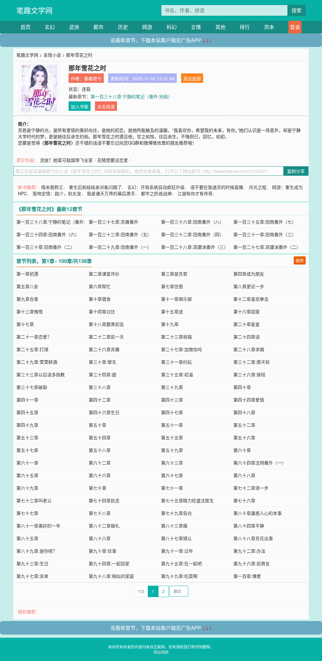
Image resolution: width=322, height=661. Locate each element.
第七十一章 (172, 488)
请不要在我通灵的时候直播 (216, 187)
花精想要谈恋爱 (112, 160)
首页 (25, 27)
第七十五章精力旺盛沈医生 (187, 500)
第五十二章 (244, 425)
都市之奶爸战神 (156, 193)
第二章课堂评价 (104, 274)
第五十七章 (27, 450)
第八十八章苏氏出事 (253, 538)
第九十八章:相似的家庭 (111, 576)
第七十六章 (244, 500)
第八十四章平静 (248, 525)
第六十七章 (172, 475)
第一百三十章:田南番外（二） (45, 247)
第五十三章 (27, 437)
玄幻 (50, 27)
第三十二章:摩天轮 (251, 362)
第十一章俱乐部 (176, 299)
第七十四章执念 (104, 500)
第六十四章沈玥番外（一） (259, 462)
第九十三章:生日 (32, 563)
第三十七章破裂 (31, 387)
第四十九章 (27, 425)
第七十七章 (27, 513)
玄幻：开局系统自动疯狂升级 (156, 187)
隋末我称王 (52, 187)
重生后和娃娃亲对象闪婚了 (95, 187)
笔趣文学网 (34, 10)
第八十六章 (100, 538)
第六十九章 (27, 488)
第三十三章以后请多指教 (40, 374)
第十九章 (170, 324)
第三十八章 (100, 387)
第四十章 (242, 387)
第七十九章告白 (176, 513)
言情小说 (52, 55)
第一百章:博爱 (247, 576)
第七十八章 (100, 513)
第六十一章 (27, 462)
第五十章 (97, 425)
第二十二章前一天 (106, 336)
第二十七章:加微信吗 (181, 349)
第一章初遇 (27, 274)
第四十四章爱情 (248, 399)
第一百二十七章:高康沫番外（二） (267, 247)
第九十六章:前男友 (251, 563)
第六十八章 (244, 475)
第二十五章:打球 (32, 349)
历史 (123, 27)
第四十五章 (27, 412)
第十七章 (25, 324)
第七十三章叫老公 (34, 500)
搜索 (296, 10)
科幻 (172, 27)
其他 (220, 27)
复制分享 (296, 171)
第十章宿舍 (100, 299)
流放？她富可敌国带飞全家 (66, 160)
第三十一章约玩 (176, 362)
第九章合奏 (27, 299)
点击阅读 (106, 106)
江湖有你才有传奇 (195, 193)
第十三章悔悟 (29, 311)
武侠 (74, 27)
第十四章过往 (102, 311)
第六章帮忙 (100, 286)
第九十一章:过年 (177, 551)
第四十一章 (27, 399)
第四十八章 (244, 412)
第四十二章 (100, 399)
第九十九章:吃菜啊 (179, 576)
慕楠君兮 (93, 78)
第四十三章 (172, 399)
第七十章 (97, 488)
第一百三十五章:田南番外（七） (264, 222)
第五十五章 (172, 437)
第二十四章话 (246, 336)
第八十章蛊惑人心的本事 (257, 513)
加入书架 (79, 106)
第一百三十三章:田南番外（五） (120, 234)
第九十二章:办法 (249, 551)
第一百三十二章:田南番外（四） (192, 234)
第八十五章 (27, 538)
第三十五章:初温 (177, 374)
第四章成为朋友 (248, 274)
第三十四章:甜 (102, 374)
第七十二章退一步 (251, 488)
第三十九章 (172, 387)
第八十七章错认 (176, 538)
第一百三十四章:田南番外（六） (47, 234)
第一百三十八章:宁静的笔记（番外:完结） (131, 96)
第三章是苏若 (174, 274)
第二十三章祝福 (176, 336)
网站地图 (161, 652)
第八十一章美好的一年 (38, 525)
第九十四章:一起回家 (109, 563)
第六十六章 (100, 475)
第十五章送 (172, 311)
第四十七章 (172, 412)
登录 (295, 27)
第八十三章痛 (174, 525)
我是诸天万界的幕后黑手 (111, 193)
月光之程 (257, 187)
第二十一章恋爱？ (34, 336)
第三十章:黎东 (102, 362)
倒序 (300, 260)
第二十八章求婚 (248, 349)
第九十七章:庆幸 (32, 576)
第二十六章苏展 (104, 349)
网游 (147, 27)
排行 (245, 27)
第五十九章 (172, 450)
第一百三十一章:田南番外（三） (264, 234)
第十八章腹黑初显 (106, 324)
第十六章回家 (246, 311)
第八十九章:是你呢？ (36, 551)
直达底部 (192, 78)
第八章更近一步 (248, 286)
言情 (196, 27)
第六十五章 (27, 475)
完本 (269, 27)
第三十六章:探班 (249, 374)
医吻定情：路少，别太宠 (57, 193)
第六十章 (242, 450)
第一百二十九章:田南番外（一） (120, 247)
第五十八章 (100, 450)
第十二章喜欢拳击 (251, 299)
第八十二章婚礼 (104, 525)
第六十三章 (172, 462)
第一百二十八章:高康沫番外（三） (194, 247)
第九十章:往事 (102, 551)
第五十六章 (244, 437)
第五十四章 (100, 437)
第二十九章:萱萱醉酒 (36, 362)
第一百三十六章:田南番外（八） (192, 222)
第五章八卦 (27, 286)
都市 (98, 27)
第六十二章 (100, 462)
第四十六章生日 (104, 412)
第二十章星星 (246, 324)
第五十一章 (172, 425)
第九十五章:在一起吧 (181, 563)
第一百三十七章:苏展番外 (113, 222)
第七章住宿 (172, 286)
